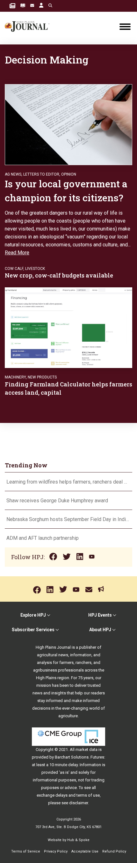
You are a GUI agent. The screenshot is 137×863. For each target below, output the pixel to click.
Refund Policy (114, 851)
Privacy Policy (56, 851)
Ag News (13, 174)
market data (86, 749)
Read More (17, 253)
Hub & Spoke (78, 840)
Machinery (15, 377)
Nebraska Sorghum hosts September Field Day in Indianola (68, 519)
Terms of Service (25, 851)
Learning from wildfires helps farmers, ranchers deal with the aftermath (68, 482)
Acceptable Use (84, 851)
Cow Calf (14, 268)
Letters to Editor (41, 174)
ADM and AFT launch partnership (42, 538)
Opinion (68, 174)
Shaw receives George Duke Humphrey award (57, 501)
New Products (42, 377)
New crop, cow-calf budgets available (59, 275)
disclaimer (78, 802)
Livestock (35, 268)
